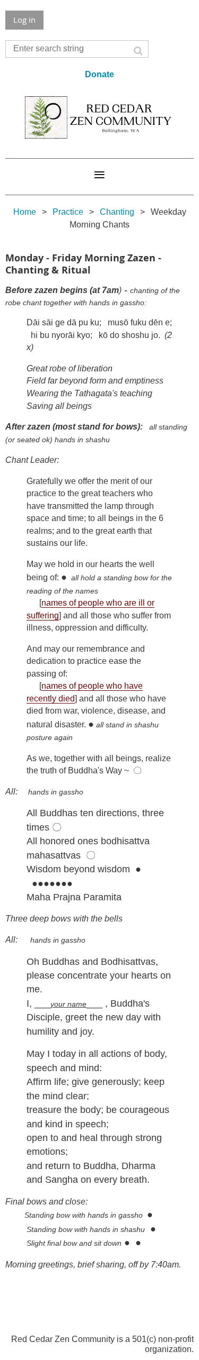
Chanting (117, 211)
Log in (24, 19)
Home (24, 211)
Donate (99, 74)
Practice (68, 211)
